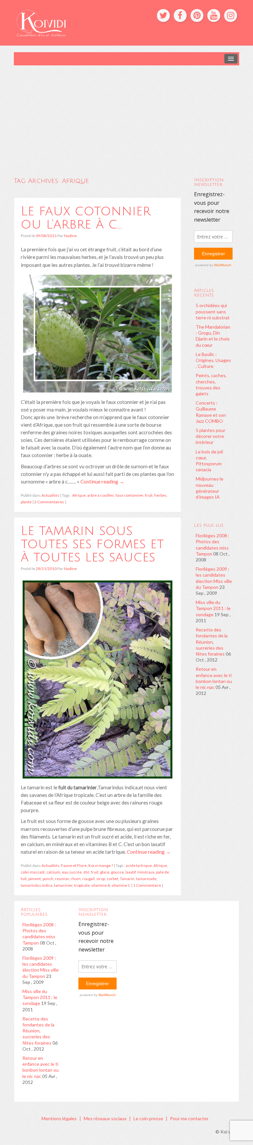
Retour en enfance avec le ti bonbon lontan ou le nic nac (214, 678)
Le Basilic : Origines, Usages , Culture (213, 360)
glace (104, 872)
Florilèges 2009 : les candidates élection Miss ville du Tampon (214, 578)
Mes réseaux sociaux (105, 1118)
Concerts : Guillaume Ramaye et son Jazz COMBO (211, 412)
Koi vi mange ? (100, 865)
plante (26, 501)
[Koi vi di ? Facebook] (180, 15)
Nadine (70, 235)
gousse (117, 872)
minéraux (146, 872)
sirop (100, 878)
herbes (160, 495)
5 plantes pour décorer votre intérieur (210, 436)
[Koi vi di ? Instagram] (230, 15)
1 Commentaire (147, 885)
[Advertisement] (126, 115)
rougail (88, 878)
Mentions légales (59, 1118)
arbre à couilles (100, 495)
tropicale (82, 885)
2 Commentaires (49, 501)
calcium (53, 872)
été (86, 872)
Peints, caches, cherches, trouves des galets (211, 384)
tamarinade (146, 878)
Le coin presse (148, 1118)
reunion (62, 878)
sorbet (112, 878)
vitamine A (100, 885)
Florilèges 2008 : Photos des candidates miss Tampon (212, 544)
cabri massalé (33, 872)
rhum (76, 878)
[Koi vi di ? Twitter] (163, 15)
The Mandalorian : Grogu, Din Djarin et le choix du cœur (213, 336)
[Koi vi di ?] (78, 22)
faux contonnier (129, 495)
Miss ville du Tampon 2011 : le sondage (213, 608)
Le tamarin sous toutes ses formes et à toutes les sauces (92, 543)
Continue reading (102, 481)
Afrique (79, 495)
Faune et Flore (74, 865)
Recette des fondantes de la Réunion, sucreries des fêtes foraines (212, 642)
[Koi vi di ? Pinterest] (197, 15)
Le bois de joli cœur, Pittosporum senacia (209, 461)
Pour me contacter (189, 1118)
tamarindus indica (36, 885)
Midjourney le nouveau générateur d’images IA (209, 488)
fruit (149, 495)
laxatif (131, 872)
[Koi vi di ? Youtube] (213, 15)
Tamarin (127, 878)
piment (34, 878)
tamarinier (63, 885)
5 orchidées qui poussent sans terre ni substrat (213, 311)
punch (47, 878)
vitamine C (121, 885)
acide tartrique (139, 865)
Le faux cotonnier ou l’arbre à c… (86, 218)
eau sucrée (72, 872)
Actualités (50, 495)
